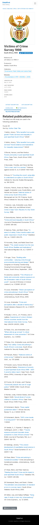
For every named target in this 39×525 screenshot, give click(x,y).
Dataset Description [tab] (12, 104)
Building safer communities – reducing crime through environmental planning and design (17, 260)
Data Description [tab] (27, 104)
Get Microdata (26, 53)
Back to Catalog (10, 508)
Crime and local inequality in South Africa (19, 220)
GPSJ (14, 8)
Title (19, 128)
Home (4, 8)
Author (11, 128)
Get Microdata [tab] (22, 108)
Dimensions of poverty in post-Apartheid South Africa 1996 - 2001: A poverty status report (19, 369)
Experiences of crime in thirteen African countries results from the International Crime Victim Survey (18, 319)
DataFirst (6, 2)
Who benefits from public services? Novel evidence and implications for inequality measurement (19, 144)
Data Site (9, 8)
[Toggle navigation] (35, 3)
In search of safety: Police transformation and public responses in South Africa (19, 232)
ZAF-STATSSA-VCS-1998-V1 (25, 8)
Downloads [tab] (9, 108)
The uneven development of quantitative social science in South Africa (19, 447)
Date (15, 128)
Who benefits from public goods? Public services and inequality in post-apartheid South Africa (19, 134)
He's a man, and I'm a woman (15, 167)
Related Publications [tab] (13, 111)
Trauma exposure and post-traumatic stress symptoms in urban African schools (17, 432)
